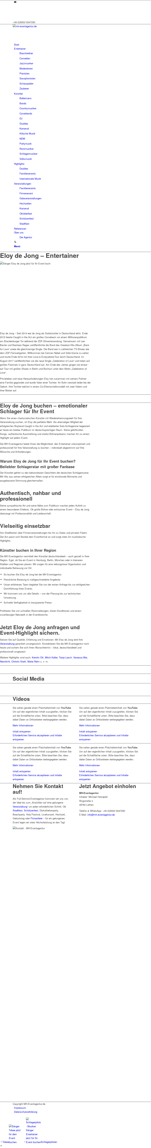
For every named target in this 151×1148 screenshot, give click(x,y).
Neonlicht (5, 661)
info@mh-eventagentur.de (101, 814)
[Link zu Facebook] (15, 10)
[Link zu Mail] (15, 2)
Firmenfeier (37, 818)
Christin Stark (18, 661)
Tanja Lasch (65, 657)
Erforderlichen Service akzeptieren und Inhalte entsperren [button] (37, 737)
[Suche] (15, 242)
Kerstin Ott (37, 657)
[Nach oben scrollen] (1, 1146)
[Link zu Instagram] (15, 6)
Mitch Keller (51, 657)
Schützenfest (31, 810)
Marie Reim (33, 661)
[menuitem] (76, 44)
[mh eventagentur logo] (40, 26)
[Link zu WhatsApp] (15, 14)
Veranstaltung (7, 643)
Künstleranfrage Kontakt (75, 398)
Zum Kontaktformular (75, 669)
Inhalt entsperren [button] (22, 731)
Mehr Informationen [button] (23, 725)
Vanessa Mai (80, 657)
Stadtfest (17, 810)
